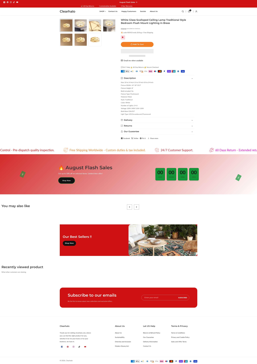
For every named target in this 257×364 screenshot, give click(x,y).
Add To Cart (138, 44)
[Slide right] (115, 48)
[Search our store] (184, 11)
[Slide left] (60, 21)
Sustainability (119, 337)
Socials (143, 11)
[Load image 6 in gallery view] (80, 39)
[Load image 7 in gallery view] (95, 39)
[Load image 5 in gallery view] (66, 39)
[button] (137, 51)
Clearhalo (69, 360)
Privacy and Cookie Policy (180, 337)
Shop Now (66, 180)
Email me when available (133, 60)
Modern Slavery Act (122, 346)
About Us (154, 11)
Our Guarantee (148, 337)
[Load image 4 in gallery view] (109, 25)
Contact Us (112, 11)
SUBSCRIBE (182, 297)
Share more (154, 138)
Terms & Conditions (178, 333)
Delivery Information (150, 342)
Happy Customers (128, 11)
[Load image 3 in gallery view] (95, 25)
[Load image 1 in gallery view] (66, 25)
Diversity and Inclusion (123, 342)
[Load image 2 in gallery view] (80, 25)
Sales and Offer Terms (179, 342)
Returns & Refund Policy (151, 333)
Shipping (123, 28)
